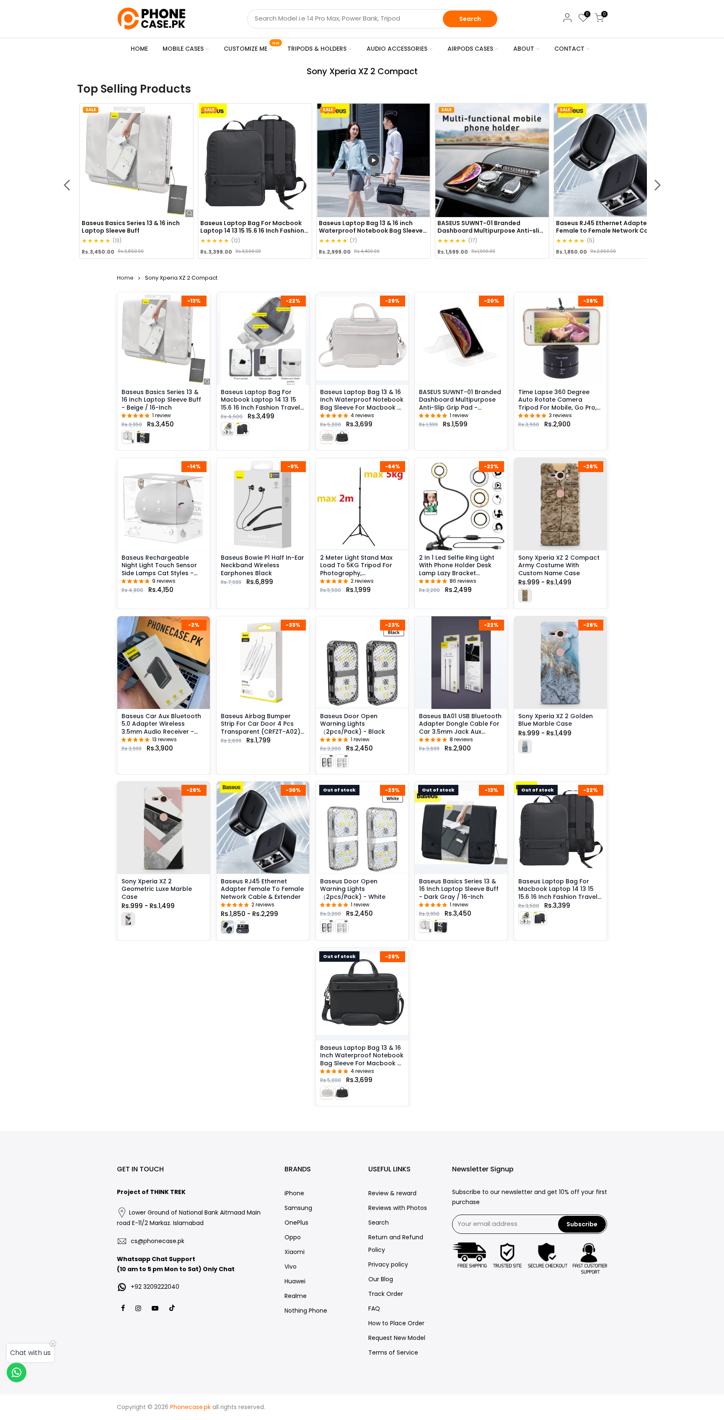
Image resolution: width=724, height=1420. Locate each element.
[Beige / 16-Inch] (128, 436)
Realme (295, 1296)
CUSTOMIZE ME (251, 47)
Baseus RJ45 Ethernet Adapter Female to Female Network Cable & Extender (491, 230)
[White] (342, 760)
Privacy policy (388, 1264)
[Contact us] (16, 1372)
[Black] (327, 760)
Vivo (290, 1266)
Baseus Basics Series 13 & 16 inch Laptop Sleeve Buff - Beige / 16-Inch (161, 400)
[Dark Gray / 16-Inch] (143, 436)
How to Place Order (396, 1323)
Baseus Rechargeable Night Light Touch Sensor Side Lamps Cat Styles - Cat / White (159, 568)
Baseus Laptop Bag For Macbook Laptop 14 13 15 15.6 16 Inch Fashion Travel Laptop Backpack (134, 230)
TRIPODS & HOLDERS (316, 48)
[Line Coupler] (227, 927)
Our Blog (380, 1279)
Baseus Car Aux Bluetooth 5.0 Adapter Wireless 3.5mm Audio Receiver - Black (161, 727)
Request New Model (396, 1338)
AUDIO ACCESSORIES (397, 48)
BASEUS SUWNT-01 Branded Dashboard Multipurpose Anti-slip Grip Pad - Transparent (460, 403)
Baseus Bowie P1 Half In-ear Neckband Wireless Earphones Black (262, 565)
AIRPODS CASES (470, 48)
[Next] (657, 185)
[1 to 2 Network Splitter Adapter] (242, 927)
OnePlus (296, 1222)
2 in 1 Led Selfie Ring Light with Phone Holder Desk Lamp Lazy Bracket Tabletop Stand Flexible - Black (457, 572)
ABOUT (523, 48)
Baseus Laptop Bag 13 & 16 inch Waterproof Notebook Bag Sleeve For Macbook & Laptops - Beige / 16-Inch (361, 403)
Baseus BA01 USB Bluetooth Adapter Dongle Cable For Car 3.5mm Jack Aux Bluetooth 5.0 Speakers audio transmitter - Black (460, 731)
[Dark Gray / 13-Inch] (242, 428)
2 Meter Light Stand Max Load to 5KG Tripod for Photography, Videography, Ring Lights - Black (360, 572)
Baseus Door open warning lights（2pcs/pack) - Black (352, 723)
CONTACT (569, 48)
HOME (139, 48)
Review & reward (392, 1193)
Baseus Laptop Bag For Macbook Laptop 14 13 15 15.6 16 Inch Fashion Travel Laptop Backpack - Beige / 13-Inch (262, 407)
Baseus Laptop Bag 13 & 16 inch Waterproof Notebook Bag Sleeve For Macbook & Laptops (252, 230)
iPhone (294, 1193)
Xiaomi (294, 1252)
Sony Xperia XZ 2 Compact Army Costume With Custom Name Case (559, 565)
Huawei (294, 1281)
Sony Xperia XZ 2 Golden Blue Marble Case (555, 719)
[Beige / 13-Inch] (227, 428)
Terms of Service (393, 1352)
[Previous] (66, 185)
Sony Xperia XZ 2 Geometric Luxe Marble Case (157, 889)
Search (470, 19)
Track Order (385, 1294)
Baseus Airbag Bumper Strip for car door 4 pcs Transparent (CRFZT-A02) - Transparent (260, 727)
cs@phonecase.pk (157, 1241)
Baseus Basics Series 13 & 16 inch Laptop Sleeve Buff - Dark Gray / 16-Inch (459, 889)
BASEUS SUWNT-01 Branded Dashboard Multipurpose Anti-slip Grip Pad (372, 230)
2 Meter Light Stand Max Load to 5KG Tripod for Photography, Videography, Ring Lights (606, 230)
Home (125, 278)
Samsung (298, 1208)
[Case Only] (128, 919)
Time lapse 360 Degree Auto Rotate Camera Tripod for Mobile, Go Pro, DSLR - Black (557, 403)
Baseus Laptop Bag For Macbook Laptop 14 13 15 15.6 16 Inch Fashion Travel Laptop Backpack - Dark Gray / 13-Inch (557, 896)
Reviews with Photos (397, 1208)
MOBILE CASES (183, 48)
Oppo (292, 1237)
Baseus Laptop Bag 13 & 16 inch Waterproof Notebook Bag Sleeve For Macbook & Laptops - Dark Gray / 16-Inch (361, 1063)
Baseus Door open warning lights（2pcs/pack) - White (352, 889)
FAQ (374, 1308)
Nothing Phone (305, 1310)
